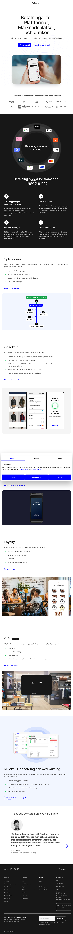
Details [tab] (36, 458)
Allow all (59, 477)
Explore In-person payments (14, 485)
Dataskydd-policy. (44, 924)
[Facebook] (15, 869)
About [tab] (60, 458)
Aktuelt (41, 877)
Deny (13, 477)
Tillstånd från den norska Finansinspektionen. (66, 907)
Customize (35, 477)
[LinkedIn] (11, 869)
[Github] (18, 869)
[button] (5, 835)
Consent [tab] (12, 458)
